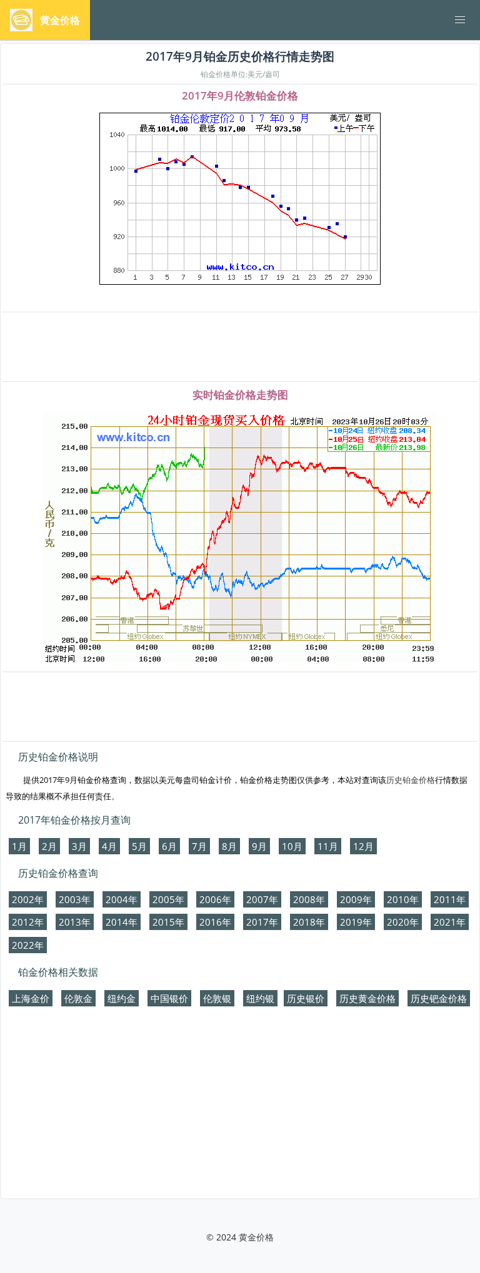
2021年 (450, 922)
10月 (292, 846)
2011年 (450, 899)
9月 (259, 846)
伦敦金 (78, 998)
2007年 (262, 899)
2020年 (403, 922)
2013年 (75, 922)
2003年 (75, 899)
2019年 (356, 922)
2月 (49, 846)
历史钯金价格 (439, 998)
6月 (169, 846)
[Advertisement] (240, 347)
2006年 (215, 899)
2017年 (262, 922)
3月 (79, 846)
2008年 (309, 899)
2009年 (356, 899)
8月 (229, 846)
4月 (109, 846)
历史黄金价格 (367, 998)
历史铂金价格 (410, 779)
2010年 (403, 899)
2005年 (168, 899)
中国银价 (169, 998)
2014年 (122, 922)
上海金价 (30, 998)
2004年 (122, 899)
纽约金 (122, 998)
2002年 (28, 899)
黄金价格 (256, 1237)
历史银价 (305, 998)
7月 (199, 846)
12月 (363, 846)
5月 (139, 846)
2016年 (215, 922)
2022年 (28, 945)
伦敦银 (217, 998)
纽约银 (260, 998)
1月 (19, 846)
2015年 (168, 922)
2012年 (28, 922)
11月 (328, 846)
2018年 (309, 922)
